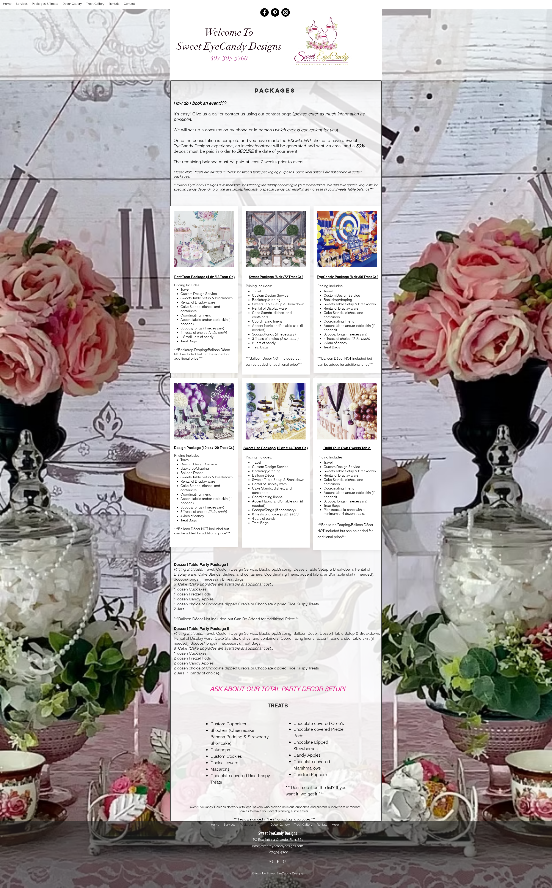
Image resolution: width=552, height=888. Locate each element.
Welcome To (229, 32)
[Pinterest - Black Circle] (275, 12)
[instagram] (271, 861)
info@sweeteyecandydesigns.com (277, 846)
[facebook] (278, 861)
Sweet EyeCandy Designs (229, 46)
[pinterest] (284, 861)
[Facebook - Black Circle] (264, 12)
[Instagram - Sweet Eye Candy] (285, 12)
